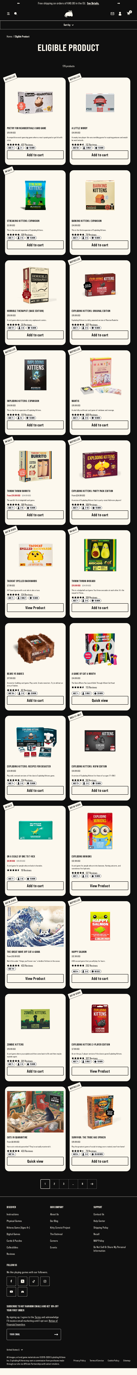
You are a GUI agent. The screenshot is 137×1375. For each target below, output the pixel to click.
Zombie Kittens (15, 1044)
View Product (35, 607)
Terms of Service (97, 1360)
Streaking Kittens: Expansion (23, 220)
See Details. (93, 3)
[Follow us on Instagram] (44, 1281)
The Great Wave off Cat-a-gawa (23, 951)
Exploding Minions (82, 856)
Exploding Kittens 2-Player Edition (91, 1044)
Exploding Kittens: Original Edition (91, 310)
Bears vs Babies (15, 673)
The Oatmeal (56, 1234)
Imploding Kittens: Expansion (23, 400)
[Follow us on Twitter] (22, 1281)
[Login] (120, 14)
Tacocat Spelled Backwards (22, 580)
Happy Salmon (79, 951)
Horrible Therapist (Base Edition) (25, 310)
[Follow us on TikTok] (33, 1281)
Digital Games (13, 1234)
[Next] (92, 1184)
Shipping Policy (101, 1227)
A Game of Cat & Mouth (84, 673)
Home (9, 36)
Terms (38, 1317)
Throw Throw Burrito (18, 490)
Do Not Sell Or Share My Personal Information (110, 1249)
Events (53, 1247)
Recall (96, 1234)
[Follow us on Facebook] (11, 1281)
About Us (54, 1214)
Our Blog (54, 1220)
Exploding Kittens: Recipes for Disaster (29, 766)
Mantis (75, 400)
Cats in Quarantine (17, 1137)
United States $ (13, 1349)
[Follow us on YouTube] (11, 1291)
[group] (35, 121)
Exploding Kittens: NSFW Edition (89, 766)
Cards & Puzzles (14, 1240)
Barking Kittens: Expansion (87, 220)
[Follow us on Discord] (22, 1291)
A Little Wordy (80, 128)
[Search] (15, 13)
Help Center (99, 1220)
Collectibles (12, 1247)
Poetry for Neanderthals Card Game (26, 128)
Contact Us (99, 1214)
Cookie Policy (113, 1360)
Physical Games (14, 1220)
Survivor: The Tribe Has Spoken (89, 1137)
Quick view (100, 700)
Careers (54, 1240)
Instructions (13, 1214)
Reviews (11, 1253)
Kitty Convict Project (60, 1227)
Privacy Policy (80, 1360)
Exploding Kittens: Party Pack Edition (92, 490)
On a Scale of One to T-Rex (21, 856)
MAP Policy (99, 1240)
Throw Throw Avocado (83, 580)
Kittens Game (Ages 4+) (18, 1227)
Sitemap (126, 1360)
